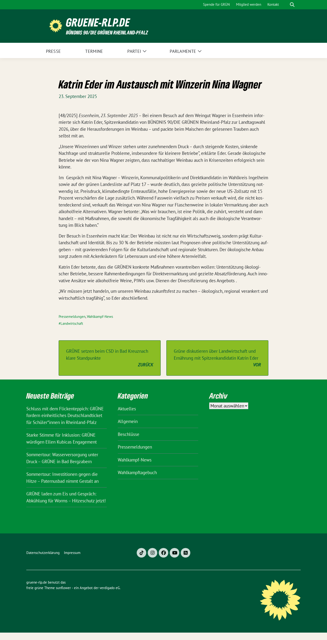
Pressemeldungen (72, 316)
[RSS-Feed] (185, 553)
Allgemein (128, 421)
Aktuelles (127, 409)
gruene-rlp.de (98, 22)
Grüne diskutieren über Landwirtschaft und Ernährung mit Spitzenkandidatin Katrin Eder (217, 358)
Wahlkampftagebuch (137, 472)
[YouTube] (174, 553)
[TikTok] (141, 553)
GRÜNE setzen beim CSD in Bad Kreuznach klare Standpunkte (109, 358)
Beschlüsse (128, 434)
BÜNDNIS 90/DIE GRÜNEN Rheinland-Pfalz (107, 32)
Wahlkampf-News (100, 316)
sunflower (63, 588)
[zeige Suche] (292, 4)
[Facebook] (163, 553)
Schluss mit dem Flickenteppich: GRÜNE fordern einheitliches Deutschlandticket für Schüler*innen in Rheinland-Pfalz (65, 415)
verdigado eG (110, 588)
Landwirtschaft (72, 323)
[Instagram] (152, 553)
